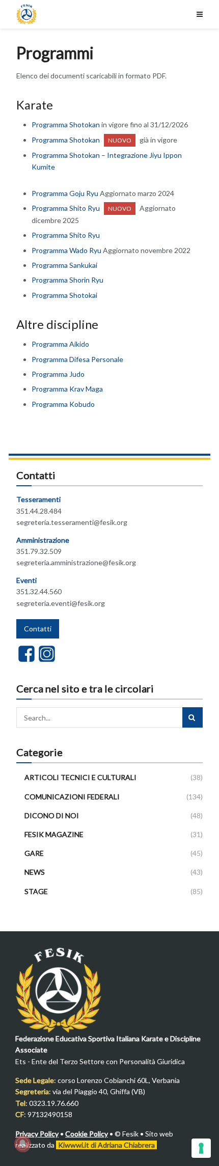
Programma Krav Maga (67, 388)
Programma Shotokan (66, 124)
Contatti (37, 628)
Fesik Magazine (54, 834)
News (34, 872)
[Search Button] (192, 717)
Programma (63, 404)
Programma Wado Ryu (66, 250)
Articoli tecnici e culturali (80, 777)
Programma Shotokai (64, 295)
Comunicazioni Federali (72, 796)
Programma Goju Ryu (65, 193)
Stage (36, 891)
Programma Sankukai (64, 265)
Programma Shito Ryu (66, 208)
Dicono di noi (51, 815)
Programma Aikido (60, 344)
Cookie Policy (86, 1133)
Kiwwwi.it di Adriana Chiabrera (106, 1145)
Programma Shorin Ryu (67, 279)
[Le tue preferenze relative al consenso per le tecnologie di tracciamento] (201, 1148)
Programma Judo (58, 374)
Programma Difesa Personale (77, 359)
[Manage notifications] (22, 1143)
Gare (34, 853)
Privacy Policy (37, 1133)
